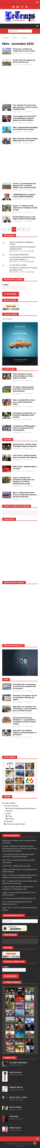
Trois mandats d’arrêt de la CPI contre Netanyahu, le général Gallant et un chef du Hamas (24, 118)
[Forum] (26, 7)
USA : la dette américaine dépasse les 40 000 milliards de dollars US (17, 903)
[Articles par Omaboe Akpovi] (5, 1090)
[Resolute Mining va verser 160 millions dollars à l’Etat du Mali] (6, 219)
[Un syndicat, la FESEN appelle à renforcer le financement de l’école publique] (6, 428)
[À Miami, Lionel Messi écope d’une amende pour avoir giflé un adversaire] (29, 998)
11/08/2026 (17, 393)
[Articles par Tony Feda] (5, 1121)
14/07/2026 (17, 737)
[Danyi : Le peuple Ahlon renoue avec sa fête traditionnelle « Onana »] (6, 402)
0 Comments (29, 53)
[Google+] (18, 7)
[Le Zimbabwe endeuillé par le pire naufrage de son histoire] (10, 1049)
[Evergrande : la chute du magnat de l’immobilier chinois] (19, 1020)
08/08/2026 (17, 419)
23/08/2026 (17, 449)
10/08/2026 (17, 406)
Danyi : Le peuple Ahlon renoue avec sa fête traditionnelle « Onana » (24, 402)
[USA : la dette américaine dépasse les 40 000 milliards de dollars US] (29, 1012)
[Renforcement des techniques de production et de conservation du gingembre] (19, 780)
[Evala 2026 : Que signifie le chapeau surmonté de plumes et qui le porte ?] (6, 733)
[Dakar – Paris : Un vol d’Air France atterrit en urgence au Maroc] (10, 1020)
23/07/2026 (17, 702)
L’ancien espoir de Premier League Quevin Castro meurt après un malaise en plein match (18, 855)
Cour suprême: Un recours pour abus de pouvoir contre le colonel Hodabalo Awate (25, 107)
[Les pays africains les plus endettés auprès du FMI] (19, 1012)
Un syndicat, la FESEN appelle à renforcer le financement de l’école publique (24, 428)
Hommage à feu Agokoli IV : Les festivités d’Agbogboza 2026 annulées (24, 415)
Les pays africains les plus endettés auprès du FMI (19, 898)
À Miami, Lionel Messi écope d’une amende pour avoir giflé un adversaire (19, 870)
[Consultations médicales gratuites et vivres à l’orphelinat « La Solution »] (19, 766)
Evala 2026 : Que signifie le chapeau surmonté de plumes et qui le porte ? (24, 732)
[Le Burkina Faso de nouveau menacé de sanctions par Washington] (29, 1049)
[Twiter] (13, 7)
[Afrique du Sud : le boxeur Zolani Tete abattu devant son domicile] (6, 446)
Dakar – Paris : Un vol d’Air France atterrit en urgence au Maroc (19, 908)
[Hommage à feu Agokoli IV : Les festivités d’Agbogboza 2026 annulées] (6, 415)
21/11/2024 (17, 65)
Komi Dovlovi (15, 1072)
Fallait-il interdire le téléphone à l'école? (21, 243)
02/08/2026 (17, 691)
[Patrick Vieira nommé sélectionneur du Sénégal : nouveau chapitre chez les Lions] (10, 1034)
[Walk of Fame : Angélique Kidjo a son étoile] (6, 469)
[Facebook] (22, 7)
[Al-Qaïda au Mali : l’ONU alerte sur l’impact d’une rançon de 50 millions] (19, 1049)
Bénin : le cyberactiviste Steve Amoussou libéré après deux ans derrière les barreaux (25, 494)
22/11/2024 (17, 53)
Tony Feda (13, 1116)
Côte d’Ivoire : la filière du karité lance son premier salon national (18, 861)
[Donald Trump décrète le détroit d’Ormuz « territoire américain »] (29, 1020)
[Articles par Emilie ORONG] (5, 1109)
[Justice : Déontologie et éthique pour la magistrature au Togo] (9, 766)
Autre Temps (9, 369)
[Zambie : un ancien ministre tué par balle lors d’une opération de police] (10, 1012)
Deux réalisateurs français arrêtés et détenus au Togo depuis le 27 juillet (23, 376)
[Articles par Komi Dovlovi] (5, 1080)
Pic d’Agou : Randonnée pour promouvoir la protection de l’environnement (23, 389)
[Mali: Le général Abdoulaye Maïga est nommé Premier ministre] (6, 129)
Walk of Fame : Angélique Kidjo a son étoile (16, 866)
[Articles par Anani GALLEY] (5, 1131)
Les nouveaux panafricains (19, 254)
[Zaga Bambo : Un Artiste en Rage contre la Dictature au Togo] (9, 788)
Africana (7, 439)
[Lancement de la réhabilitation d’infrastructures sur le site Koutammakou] (29, 773)
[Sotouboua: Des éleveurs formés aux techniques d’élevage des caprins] (6, 698)
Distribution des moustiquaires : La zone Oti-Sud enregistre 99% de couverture (25, 686)
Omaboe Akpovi (16, 1087)
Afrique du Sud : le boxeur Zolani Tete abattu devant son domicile (19, 841)
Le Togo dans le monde (17, 265)
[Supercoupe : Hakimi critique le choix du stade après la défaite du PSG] (19, 1041)
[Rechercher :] (20, 31)
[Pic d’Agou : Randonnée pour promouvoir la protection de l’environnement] (6, 389)
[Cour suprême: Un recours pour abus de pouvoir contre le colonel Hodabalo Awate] (6, 107)
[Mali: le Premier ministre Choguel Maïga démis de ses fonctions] (6, 141)
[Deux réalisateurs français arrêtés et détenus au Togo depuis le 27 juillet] (6, 376)
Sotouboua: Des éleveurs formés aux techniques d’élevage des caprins (25, 697)
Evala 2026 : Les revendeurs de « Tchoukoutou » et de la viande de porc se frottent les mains (25, 708)
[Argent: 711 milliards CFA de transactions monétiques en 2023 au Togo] (6, 208)
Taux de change (7, 319)
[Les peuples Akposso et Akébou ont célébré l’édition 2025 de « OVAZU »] (9, 773)
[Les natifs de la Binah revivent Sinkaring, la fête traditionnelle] (19, 788)
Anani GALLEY (15, 1128)
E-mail (5, 284)
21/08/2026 (17, 486)
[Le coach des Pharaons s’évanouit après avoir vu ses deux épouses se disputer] (29, 1027)
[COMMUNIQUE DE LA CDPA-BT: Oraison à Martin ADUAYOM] (6, 197)
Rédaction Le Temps (19, 251)
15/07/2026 (17, 726)
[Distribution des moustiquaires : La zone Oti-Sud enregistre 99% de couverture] (6, 686)
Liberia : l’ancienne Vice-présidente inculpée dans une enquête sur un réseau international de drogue (19, 876)
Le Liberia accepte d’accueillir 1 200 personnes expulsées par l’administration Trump (17, 887)
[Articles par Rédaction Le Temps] (5, 1100)
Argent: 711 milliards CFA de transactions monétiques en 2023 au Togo (25, 208)
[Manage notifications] (35, 1143)
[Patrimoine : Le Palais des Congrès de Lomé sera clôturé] (6, 51)
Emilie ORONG (15, 1107)
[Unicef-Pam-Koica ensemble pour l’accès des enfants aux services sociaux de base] (19, 773)
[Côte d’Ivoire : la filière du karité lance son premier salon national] (6, 457)
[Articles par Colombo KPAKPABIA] (5, 1065)
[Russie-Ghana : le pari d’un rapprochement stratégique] (19, 1027)
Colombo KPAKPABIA (18, 1062)
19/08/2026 (17, 380)
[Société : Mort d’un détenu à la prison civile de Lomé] (6, 62)
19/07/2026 (17, 713)
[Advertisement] (20, 85)
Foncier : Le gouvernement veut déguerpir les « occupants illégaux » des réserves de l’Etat (24, 185)
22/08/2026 (17, 471)
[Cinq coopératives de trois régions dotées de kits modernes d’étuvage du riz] (9, 780)
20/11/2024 (17, 143)
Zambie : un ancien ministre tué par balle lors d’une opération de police (18, 893)
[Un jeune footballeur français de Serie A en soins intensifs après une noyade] (10, 1041)
